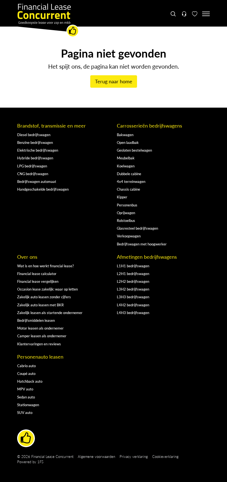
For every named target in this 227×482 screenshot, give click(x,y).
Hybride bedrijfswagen (35, 158)
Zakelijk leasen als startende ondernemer (49, 312)
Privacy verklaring (134, 456)
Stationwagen (28, 404)
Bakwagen (125, 134)
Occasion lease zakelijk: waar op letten (47, 289)
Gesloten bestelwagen (134, 150)
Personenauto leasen (40, 356)
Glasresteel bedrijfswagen (137, 228)
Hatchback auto (29, 381)
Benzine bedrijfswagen (35, 142)
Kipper (122, 197)
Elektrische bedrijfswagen (37, 150)
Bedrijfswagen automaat (36, 181)
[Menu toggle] (206, 14)
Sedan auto (26, 397)
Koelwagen (126, 166)
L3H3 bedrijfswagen (133, 296)
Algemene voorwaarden (96, 456)
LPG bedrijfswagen (32, 166)
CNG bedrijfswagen (32, 173)
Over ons (27, 256)
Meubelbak (126, 158)
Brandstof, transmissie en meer (51, 125)
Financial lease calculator (36, 273)
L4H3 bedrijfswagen (133, 312)
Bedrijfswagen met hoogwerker (142, 244)
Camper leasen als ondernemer (41, 335)
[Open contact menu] (184, 13)
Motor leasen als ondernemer (40, 328)
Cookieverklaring (165, 456)
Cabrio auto (26, 365)
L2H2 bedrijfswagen (133, 281)
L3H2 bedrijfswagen (133, 289)
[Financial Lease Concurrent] (48, 20)
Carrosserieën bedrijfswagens (149, 125)
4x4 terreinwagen (131, 181)
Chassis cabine (128, 189)
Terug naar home (113, 81)
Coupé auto (26, 373)
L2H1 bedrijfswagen (133, 273)
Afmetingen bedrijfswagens (147, 256)
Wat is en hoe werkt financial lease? (45, 265)
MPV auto (25, 389)
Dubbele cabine (129, 173)
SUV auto (24, 412)
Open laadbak (128, 142)
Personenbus (127, 205)
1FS (40, 461)
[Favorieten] (195, 13)
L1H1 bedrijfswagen (133, 265)
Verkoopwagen (129, 236)
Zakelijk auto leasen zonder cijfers (44, 296)
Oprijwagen (126, 212)
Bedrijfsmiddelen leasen (36, 320)
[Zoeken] (173, 13)
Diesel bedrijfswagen (33, 134)
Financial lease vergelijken (37, 281)
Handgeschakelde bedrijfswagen (43, 189)
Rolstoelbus (126, 220)
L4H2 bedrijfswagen (133, 304)
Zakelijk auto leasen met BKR (40, 304)
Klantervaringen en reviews (39, 343)
